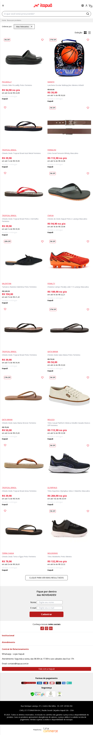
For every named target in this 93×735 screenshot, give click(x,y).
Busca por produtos (14, 20)
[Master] (45, 683)
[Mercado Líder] (51, 694)
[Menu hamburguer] (3, 5)
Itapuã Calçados (42, 5)
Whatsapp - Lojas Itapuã (13, 654)
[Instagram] (46, 628)
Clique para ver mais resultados (46, 577)
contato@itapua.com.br (18, 663)
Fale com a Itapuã (46, 669)
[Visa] (39, 683)
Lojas (82, 5)
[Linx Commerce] (51, 730)
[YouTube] (51, 628)
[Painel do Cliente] (86, 5)
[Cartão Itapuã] (28, 683)
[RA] (60, 694)
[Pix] (69, 683)
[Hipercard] (52, 683)
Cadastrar (46, 614)
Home (4, 20)
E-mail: (33, 608)
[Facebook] (42, 628)
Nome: (33, 602)
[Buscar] (87, 13)
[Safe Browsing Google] (37, 694)
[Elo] (58, 683)
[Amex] (64, 683)
